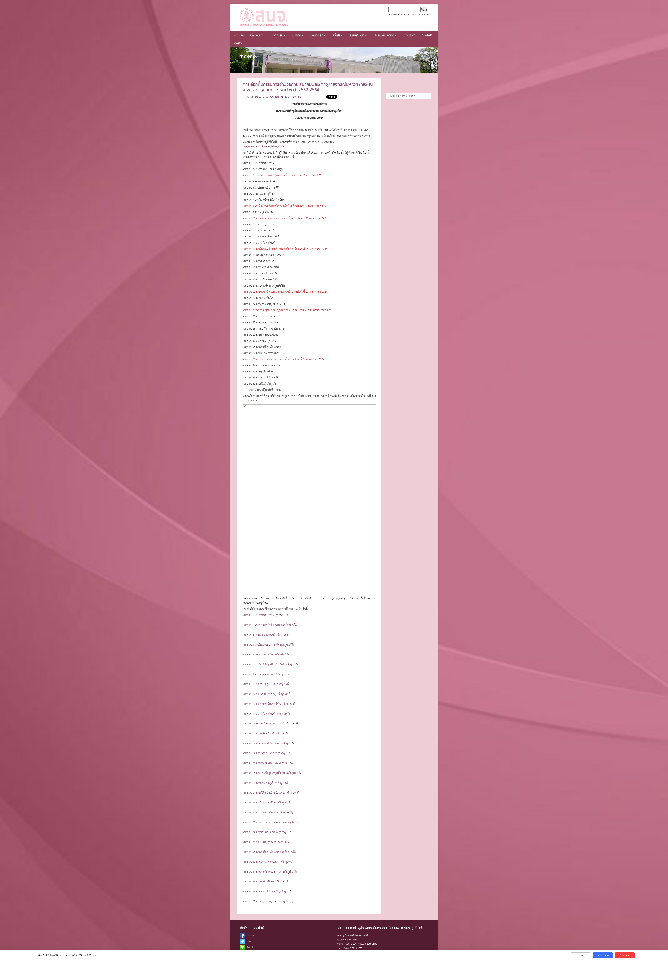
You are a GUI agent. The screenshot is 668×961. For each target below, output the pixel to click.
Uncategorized (278, 96)
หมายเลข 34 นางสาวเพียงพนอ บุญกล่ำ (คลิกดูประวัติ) (270, 871)
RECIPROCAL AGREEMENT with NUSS (409, 14)
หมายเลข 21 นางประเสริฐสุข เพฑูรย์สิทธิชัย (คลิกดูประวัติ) (272, 773)
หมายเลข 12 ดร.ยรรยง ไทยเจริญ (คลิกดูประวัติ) (267, 694)
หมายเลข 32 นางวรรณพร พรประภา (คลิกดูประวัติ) (268, 861)
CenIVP (427, 35)
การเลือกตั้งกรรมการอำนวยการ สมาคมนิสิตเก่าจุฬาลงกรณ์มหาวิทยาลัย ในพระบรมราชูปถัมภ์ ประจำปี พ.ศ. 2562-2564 (308, 87)
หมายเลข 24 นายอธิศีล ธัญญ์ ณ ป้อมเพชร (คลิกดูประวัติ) (271, 792)
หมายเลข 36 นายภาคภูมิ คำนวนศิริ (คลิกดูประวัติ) (268, 891)
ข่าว (289, 96)
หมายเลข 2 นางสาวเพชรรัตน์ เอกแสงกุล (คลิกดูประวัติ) (270, 624)
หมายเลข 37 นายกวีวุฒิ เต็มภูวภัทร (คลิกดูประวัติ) (268, 901)
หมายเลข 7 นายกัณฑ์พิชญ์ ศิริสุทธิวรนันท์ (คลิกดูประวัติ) (271, 664)
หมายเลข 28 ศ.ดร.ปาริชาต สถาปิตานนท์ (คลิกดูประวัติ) (271, 822)
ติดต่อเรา (409, 35)
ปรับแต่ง (580, 955)
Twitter (249, 941)
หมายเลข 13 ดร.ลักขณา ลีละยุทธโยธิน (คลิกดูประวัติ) (269, 703)
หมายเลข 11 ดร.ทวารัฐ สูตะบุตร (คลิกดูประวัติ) (266, 684)
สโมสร (336, 35)
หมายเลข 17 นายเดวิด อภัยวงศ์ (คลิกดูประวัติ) (266, 733)
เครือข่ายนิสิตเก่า (384, 35)
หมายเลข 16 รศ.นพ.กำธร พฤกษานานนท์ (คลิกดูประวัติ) (271, 723)
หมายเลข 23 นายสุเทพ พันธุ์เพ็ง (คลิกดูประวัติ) (266, 782)
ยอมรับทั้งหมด (602, 955)
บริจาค (296, 35)
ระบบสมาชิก (357, 35)
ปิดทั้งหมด (625, 955)
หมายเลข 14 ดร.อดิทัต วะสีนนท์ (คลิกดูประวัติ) (266, 713)
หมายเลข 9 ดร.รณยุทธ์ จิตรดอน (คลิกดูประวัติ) (266, 674)
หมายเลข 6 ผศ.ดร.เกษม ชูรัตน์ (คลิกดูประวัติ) (266, 654)
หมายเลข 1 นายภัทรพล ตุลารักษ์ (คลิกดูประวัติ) (267, 615)
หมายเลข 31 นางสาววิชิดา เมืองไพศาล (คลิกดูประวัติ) (270, 851)
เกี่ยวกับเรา (257, 35)
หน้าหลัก (239, 35)
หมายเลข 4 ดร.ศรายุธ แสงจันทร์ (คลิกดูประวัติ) (266, 634)
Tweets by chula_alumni (403, 95)
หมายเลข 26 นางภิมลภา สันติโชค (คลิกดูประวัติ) (267, 802)
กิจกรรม (278, 35)
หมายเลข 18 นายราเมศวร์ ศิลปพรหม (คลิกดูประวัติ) (269, 743)
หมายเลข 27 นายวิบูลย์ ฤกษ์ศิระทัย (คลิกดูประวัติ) (268, 812)
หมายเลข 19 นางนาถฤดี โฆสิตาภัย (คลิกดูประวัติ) (267, 753)
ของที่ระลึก (316, 35)
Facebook (251, 935)
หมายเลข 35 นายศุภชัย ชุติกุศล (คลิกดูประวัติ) (266, 881)
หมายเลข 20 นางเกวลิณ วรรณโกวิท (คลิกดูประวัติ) (268, 763)
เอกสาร (238, 43)
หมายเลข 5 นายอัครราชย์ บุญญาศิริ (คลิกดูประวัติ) (268, 644)
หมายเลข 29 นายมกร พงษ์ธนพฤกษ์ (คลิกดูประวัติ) (268, 832)
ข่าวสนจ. (297, 96)
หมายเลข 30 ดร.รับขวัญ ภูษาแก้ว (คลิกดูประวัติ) (267, 842)
